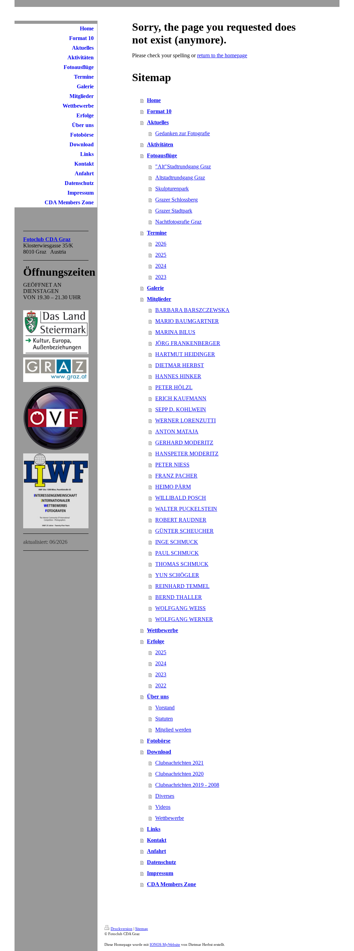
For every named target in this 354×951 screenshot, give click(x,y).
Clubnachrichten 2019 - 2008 (187, 785)
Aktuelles (158, 122)
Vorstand (165, 707)
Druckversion (121, 929)
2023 (160, 277)
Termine (157, 233)
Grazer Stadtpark (173, 211)
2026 (160, 244)
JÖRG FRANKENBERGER (187, 343)
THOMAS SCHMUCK (181, 564)
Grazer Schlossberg (176, 200)
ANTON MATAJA (176, 431)
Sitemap (141, 929)
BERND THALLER (178, 597)
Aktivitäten (160, 144)
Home (154, 100)
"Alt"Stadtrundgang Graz (183, 166)
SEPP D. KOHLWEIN (180, 409)
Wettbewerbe (162, 630)
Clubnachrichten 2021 (179, 763)
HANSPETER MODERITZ (186, 454)
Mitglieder (159, 299)
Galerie (155, 288)
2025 (160, 255)
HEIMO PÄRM (173, 487)
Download (159, 752)
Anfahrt (156, 851)
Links (153, 829)
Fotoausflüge (162, 155)
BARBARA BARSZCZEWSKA (192, 310)
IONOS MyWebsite (165, 944)
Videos (162, 807)
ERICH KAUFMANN (180, 398)
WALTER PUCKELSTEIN (186, 509)
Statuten (164, 719)
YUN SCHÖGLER (177, 575)
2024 (160, 266)
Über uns (158, 696)
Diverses (164, 796)
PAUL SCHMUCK (177, 553)
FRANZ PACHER (176, 476)
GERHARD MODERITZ (184, 442)
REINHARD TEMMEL (182, 586)
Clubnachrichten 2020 (179, 774)
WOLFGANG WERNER (184, 619)
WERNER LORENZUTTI (185, 420)
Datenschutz (161, 862)
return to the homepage (222, 55)
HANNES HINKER (178, 376)
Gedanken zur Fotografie (182, 133)
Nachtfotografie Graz (178, 222)
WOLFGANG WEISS (180, 608)
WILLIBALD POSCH (180, 498)
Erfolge (155, 641)
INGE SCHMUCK (176, 542)
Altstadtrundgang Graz (180, 177)
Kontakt (156, 840)
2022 (160, 685)
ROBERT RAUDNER (180, 520)
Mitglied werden (173, 730)
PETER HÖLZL (174, 387)
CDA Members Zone (171, 884)
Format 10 (159, 111)
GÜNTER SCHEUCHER (184, 531)
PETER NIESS (172, 465)
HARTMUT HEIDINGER (185, 354)
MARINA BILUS (175, 332)
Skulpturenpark (172, 189)
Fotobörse (158, 741)
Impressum (160, 873)
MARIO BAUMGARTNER (187, 321)
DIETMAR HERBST (179, 365)
